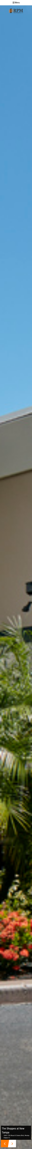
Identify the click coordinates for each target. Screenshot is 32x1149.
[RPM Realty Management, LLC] (16, 10)
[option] (16, 574)
